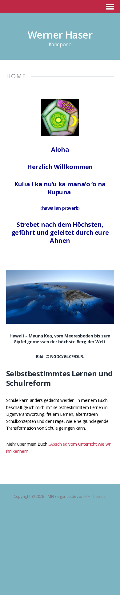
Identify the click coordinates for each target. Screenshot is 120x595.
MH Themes (95, 496)
